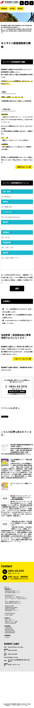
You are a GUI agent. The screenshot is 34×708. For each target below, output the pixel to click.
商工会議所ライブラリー (12, 610)
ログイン (27, 705)
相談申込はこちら (23, 167)
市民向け (7, 618)
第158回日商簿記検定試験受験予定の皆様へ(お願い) (21, 445)
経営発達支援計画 (10, 613)
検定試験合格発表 (10, 631)
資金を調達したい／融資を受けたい (15, 597)
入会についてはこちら (21, 359)
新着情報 (7, 635)
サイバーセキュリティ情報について (21, 484)
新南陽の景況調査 (10, 609)
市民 (13, 8)
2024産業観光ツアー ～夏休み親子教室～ (21, 460)
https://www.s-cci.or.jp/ (15, 647)
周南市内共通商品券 (10, 623)
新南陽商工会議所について (12, 591)
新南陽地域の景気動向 (11, 607)
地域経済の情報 (9, 606)
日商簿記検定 (8, 628)
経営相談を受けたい (10, 595)
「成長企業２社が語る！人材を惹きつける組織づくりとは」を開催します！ (21, 523)
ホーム (7, 587)
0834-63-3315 (18, 386)
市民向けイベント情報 (11, 621)
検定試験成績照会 (10, 632)
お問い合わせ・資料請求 (18, 391)
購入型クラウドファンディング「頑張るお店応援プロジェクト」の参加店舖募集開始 (21, 497)
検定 (21, 8)
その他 (7, 637)
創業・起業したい (10, 620)
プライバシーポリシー (17, 705)
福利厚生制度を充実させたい (13, 603)
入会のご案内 (8, 615)
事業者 (4, 8)
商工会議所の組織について (12, 592)
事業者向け (8, 589)
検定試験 (7, 626)
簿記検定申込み (9, 629)
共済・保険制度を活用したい (13, 601)
